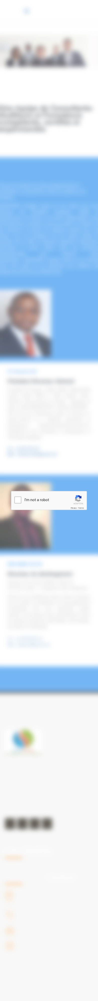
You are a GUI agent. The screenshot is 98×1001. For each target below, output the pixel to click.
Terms (81, 508)
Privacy (74, 508)
